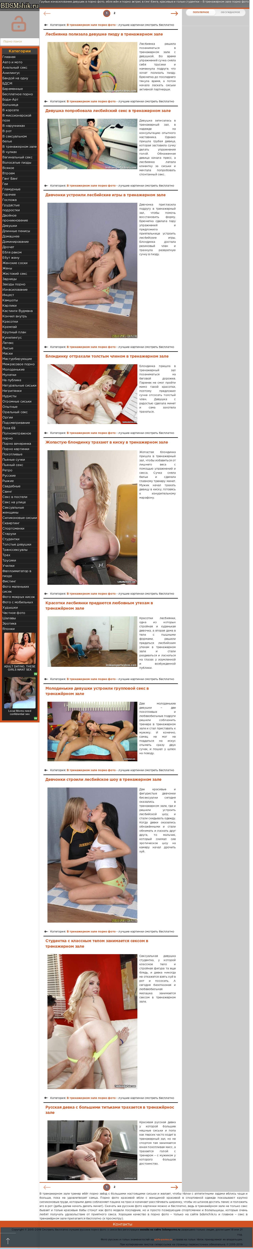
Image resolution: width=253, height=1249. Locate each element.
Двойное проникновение (15, 218)
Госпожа (9, 200)
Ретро (7, 470)
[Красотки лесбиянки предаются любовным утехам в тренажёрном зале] (92, 643)
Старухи (9, 533)
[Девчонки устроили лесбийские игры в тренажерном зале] (92, 270)
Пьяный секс (12, 465)
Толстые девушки (16, 544)
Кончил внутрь (14, 316)
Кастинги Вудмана (17, 311)
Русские (9, 475)
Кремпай (9, 327)
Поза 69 (8, 428)
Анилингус (11, 73)
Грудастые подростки (11, 208)
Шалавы (9, 618)
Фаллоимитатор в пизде (16, 574)
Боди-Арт (10, 99)
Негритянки (12, 391)
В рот (7, 131)
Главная (8, 57)
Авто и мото (12, 62)
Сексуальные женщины (13, 510)
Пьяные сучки (13, 459)
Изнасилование (14, 289)
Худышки (10, 607)
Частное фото (13, 613)
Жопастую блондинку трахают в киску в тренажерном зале (106, 442)
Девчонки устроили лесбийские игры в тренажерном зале (105, 195)
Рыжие (8, 481)
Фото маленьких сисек (15, 589)
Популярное (201, 12)
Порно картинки (15, 449)
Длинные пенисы (16, 231)
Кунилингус (12, 337)
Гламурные (11, 189)
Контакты (122, 1224)
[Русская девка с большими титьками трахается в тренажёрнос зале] (92, 1150)
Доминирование (15, 241)
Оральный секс (15, 412)
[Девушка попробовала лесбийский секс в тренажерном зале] (92, 148)
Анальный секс (14, 67)
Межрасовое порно (18, 364)
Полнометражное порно (16, 436)
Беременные (12, 89)
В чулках (9, 152)
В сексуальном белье (14, 139)
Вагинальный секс (17, 157)
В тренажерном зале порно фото (91, 25)
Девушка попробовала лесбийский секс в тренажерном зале (108, 111)
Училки (8, 565)
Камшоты (10, 300)
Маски (7, 353)
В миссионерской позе (16, 118)
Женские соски (14, 263)
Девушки (9, 225)
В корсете (10, 110)
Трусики (9, 560)
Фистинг (9, 581)
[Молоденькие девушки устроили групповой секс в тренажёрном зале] (92, 731)
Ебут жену (11, 257)
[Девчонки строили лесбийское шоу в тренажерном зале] (92, 855)
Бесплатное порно (17, 94)
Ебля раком (12, 252)
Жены (7, 268)
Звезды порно (13, 284)
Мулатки (9, 375)
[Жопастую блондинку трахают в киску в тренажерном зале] (92, 517)
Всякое (8, 168)
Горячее (9, 194)
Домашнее (10, 236)
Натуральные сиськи (19, 385)
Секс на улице (14, 502)
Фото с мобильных (17, 602)
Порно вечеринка (16, 443)
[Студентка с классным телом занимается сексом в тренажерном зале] (92, 1021)
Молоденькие (13, 369)
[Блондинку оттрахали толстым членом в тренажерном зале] (92, 394)
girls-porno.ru (163, 1240)
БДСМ (7, 83)
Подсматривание (16, 422)
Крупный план (14, 332)
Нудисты (9, 396)
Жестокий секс (14, 273)
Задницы (9, 279)
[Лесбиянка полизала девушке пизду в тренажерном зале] (92, 67)
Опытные (9, 406)
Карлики (9, 305)
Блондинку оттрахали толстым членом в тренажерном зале (107, 356)
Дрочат (8, 247)
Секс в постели (14, 497)
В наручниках (13, 125)
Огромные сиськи (17, 401)
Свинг (7, 491)
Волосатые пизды (16, 162)
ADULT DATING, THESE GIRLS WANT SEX (19, 668)
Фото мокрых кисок (18, 597)
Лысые (7, 348)
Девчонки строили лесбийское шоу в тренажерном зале (103, 779)
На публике (11, 380)
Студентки (11, 539)
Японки (8, 629)
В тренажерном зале (19, 146)
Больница (10, 105)
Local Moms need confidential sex (19, 712)
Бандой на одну (15, 78)
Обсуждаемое (230, 12)
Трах (6, 555)
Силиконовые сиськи (19, 518)
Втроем (8, 173)
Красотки (10, 321)
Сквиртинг (11, 523)
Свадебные (11, 486)
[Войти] (19, 24)
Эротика (9, 623)
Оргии (7, 417)
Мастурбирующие (17, 359)
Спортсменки (13, 528)
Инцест (8, 295)
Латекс (8, 343)
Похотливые (12, 454)
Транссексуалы (14, 549)
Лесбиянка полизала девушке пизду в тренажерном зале (104, 34)
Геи (5, 184)
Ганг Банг (10, 178)
